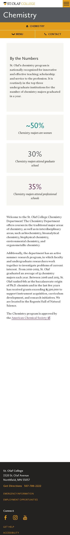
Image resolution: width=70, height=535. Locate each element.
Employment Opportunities (20, 499)
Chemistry (37, 26)
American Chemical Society (29, 318)
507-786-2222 (32, 486)
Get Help (8, 527)
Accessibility (11, 532)
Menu (19, 34)
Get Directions (12, 486)
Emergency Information (18, 493)
